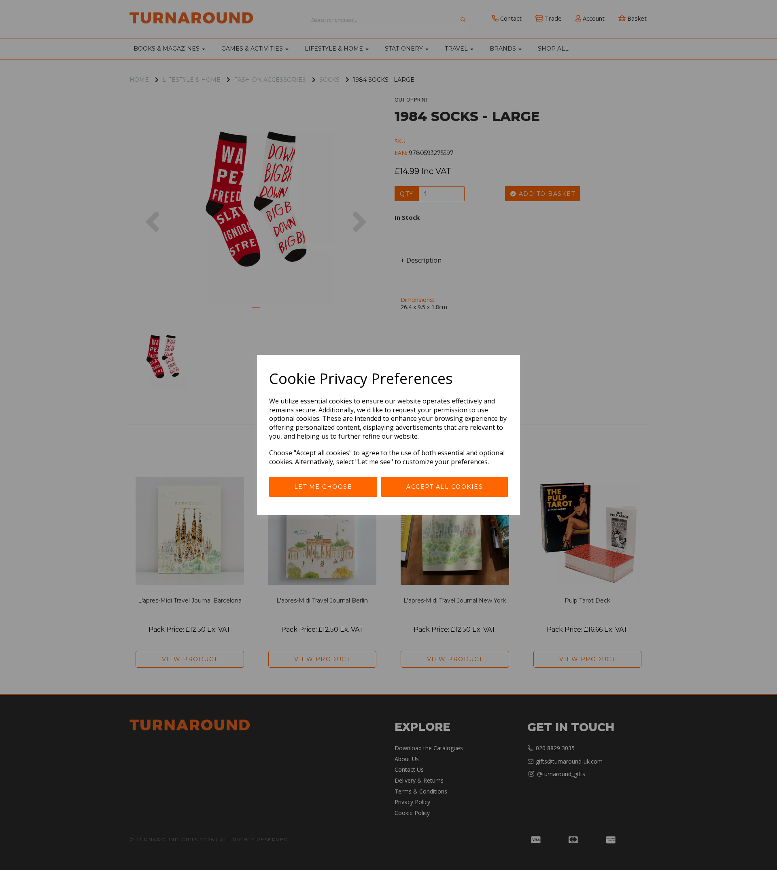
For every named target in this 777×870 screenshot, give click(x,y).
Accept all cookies (444, 486)
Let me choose (323, 486)
